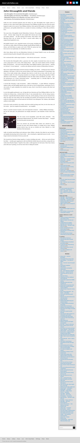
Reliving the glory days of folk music (67, 386)
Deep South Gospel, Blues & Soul (66, 411)
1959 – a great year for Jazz (65, 377)
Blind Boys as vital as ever (65, 26)
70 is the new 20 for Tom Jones (66, 117)
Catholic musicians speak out (66, 35)
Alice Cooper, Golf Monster (65, 64)
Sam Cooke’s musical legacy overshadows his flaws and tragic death (67, 342)
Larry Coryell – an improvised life (67, 77)
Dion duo (62, 184)
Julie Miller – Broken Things (66, 198)
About (8, 7)
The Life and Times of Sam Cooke (67, 258)
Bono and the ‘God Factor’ (65, 41)
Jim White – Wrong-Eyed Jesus (66, 400)
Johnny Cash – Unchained (65, 158)
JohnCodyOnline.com (10, 3)
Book (47, 7)
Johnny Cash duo (63, 165)
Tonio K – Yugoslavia (64, 392)
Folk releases (63, 266)
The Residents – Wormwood (66, 396)
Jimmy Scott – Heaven (64, 416)
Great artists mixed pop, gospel (66, 294)
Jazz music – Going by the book (66, 272)
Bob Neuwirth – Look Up (65, 409)
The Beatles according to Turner (66, 147)
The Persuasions (63, 415)
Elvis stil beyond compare (65, 112)
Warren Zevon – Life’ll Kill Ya (66, 388)
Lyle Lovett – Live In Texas (65, 394)
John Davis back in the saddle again (67, 334)
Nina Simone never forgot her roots (67, 87)
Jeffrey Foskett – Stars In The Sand (67, 330)
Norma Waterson (63, 402)
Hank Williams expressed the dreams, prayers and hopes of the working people (67, 90)
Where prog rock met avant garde (67, 116)
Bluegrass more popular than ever (67, 307)
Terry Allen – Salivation (65, 393)
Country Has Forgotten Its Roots (66, 17)
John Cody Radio (30, 7)
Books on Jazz (63, 418)
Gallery (13, 7)
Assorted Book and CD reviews (66, 345)
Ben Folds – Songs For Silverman (67, 324)
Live (23, 7)
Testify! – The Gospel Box (65, 414)
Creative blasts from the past (66, 305)
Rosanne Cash (63, 169)
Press (43, 7)
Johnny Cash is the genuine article (67, 162)
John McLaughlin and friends (66, 379)
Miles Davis (62, 380)
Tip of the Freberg (64, 275)
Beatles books (63, 150)
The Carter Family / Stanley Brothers (67, 171)
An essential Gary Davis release (66, 316)
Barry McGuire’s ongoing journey (67, 83)
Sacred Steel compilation (65, 265)
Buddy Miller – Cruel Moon (65, 199)
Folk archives (63, 269)
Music (18, 7)
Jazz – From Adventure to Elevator (67, 270)
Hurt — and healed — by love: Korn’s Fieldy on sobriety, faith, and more (67, 192)
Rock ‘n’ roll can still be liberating (67, 100)
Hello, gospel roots (64, 320)
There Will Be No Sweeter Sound (66, 413)
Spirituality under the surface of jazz (67, 75)
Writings (38, 7)
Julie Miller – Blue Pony (65, 197)
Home (3, 7)
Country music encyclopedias (66, 268)
